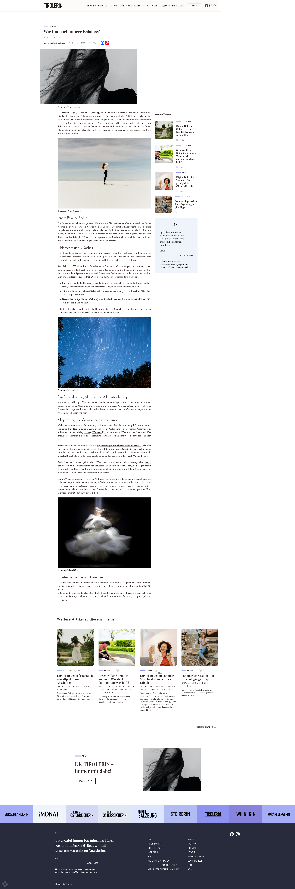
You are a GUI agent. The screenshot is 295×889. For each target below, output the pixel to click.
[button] (5, 884)
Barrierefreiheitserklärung (163, 869)
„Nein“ (147, 462)
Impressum (153, 852)
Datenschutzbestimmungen (170, 264)
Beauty (91, 6)
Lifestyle (126, 6)
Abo (181, 6)
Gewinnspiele (168, 6)
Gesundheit (55, 26)
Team (150, 840)
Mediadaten (154, 844)
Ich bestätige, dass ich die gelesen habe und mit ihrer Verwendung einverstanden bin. (176, 264)
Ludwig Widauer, (93, 432)
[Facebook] (102, 43)
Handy (65, 112)
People (102, 6)
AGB (150, 857)
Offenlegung (155, 848)
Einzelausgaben (196, 857)
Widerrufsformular (159, 861)
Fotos (113, 6)
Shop (194, 6)
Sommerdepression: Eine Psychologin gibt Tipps (186, 204)
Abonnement (85, 781)
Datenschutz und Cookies (162, 865)
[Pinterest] (107, 43)
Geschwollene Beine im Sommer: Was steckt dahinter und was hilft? (186, 155)
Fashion (139, 6)
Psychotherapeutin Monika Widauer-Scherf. (119, 445)
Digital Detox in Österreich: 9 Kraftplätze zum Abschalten (185, 130)
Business (152, 6)
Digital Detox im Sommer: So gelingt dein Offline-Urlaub (185, 182)
